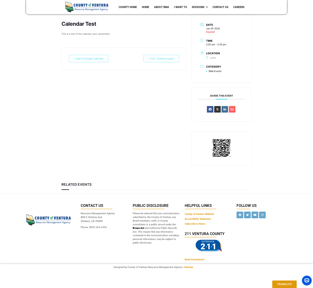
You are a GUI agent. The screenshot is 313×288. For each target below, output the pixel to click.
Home (145, 7)
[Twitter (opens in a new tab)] (247, 215)
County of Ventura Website (199, 214)
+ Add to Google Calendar (89, 58)
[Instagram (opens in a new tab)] (262, 215)
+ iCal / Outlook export (161, 58)
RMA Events (215, 71)
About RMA (161, 7)
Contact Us (220, 7)
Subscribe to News (195, 223)
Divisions (198, 7)
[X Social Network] (217, 109)
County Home (128, 7)
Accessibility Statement (198, 218)
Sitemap (188, 267)
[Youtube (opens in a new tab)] (255, 215)
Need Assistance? (194, 259)
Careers (239, 7)
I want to (180, 7)
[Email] (232, 109)
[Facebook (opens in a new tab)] (240, 215)
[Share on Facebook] (210, 109)
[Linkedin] (225, 109)
